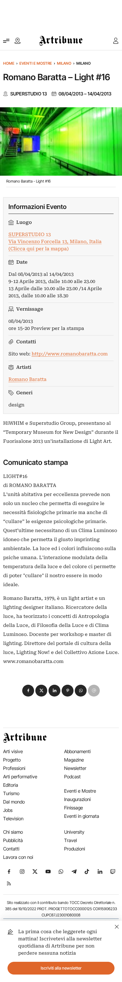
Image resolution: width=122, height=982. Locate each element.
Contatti (11, 849)
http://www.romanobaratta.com (70, 354)
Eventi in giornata (81, 816)
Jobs (8, 810)
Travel (70, 840)
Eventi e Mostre (35, 63)
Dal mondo (14, 802)
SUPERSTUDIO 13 (28, 94)
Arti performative (20, 777)
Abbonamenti (77, 751)
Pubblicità (13, 840)
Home (8, 63)
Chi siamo (13, 832)
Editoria (10, 785)
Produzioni (74, 849)
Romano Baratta (27, 379)
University (74, 832)
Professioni (14, 768)
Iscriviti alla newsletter (61, 968)
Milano (64, 63)
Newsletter (75, 768)
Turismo (11, 793)
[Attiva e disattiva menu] (6, 40)
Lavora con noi (18, 857)
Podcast (72, 777)
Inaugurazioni (77, 799)
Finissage (73, 808)
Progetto (12, 760)
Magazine (74, 760)
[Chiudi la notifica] (117, 926)
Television (13, 819)
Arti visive (13, 751)
